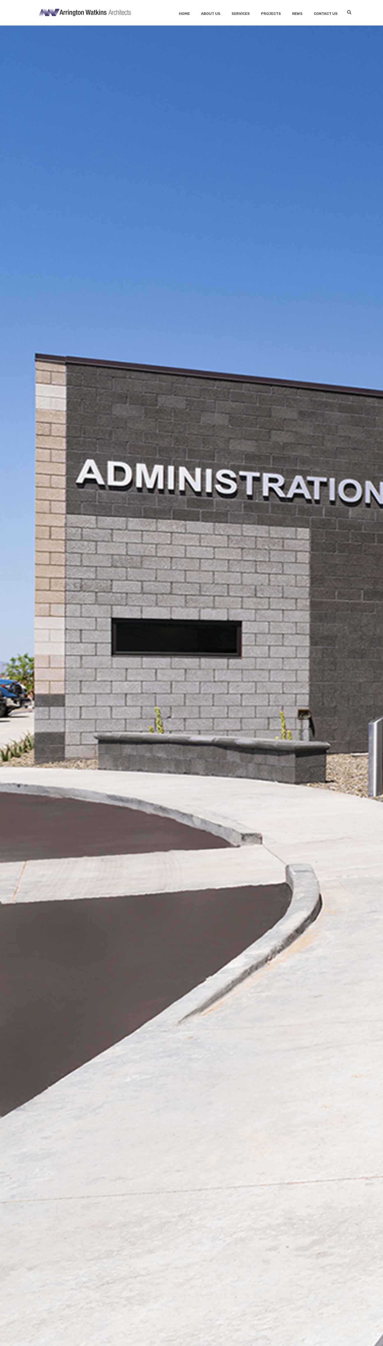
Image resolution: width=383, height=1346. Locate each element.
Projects (271, 13)
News (297, 13)
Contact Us (326, 13)
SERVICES (241, 13)
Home (184, 13)
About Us (210, 13)
